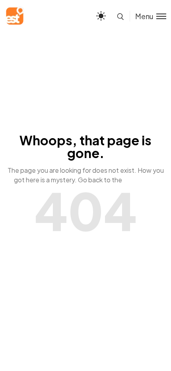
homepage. (140, 180)
